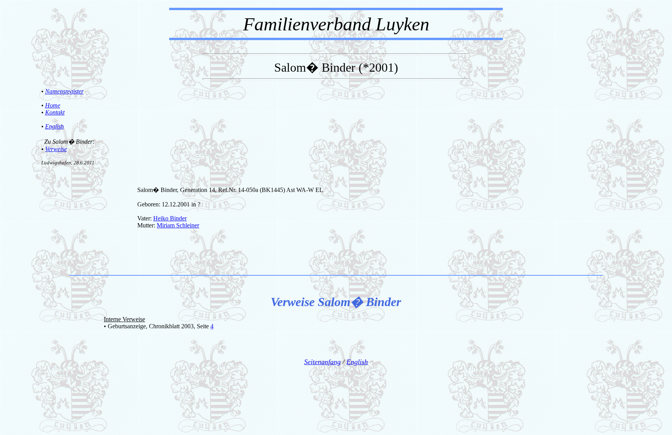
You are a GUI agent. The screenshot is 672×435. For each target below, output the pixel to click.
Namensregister (64, 91)
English (54, 126)
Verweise (56, 149)
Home (52, 105)
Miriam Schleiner (178, 225)
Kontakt (55, 112)
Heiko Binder (170, 218)
